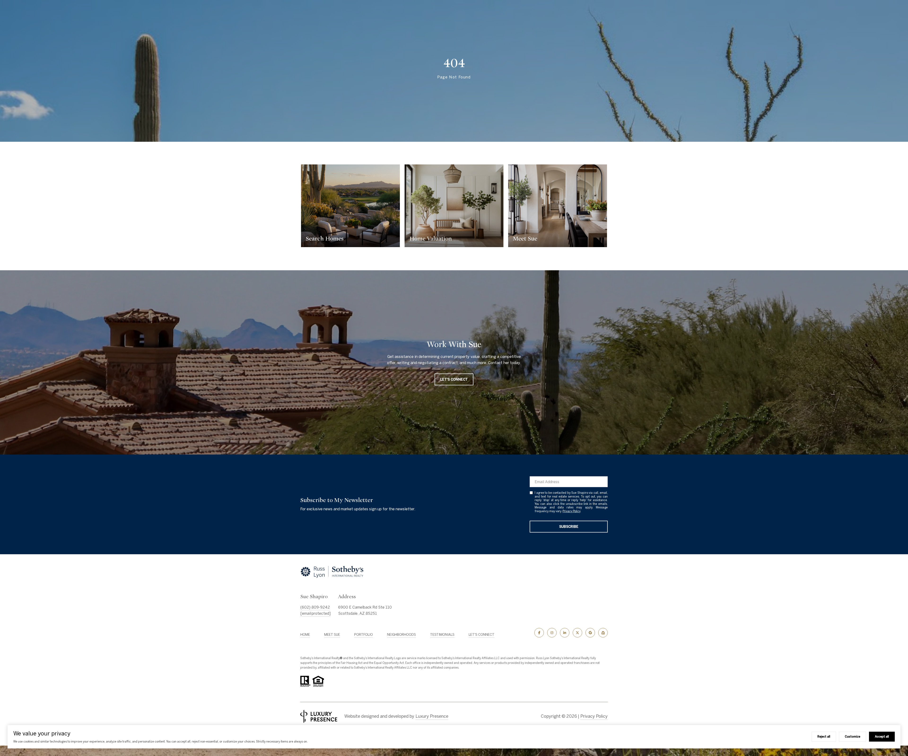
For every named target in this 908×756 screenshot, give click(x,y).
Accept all (882, 736)
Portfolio (363, 634)
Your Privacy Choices (454, 750)
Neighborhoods (401, 634)
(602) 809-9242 (315, 607)
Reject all (823, 736)
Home (305, 634)
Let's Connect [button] (454, 379)
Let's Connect (481, 634)
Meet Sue (332, 634)
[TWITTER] (577, 632)
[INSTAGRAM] (552, 632)
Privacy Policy (571, 511)
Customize (852, 736)
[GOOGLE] (590, 632)
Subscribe (568, 526)
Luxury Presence (431, 716)
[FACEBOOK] (539, 632)
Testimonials (442, 634)
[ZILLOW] (603, 632)
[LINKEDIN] (564, 632)
